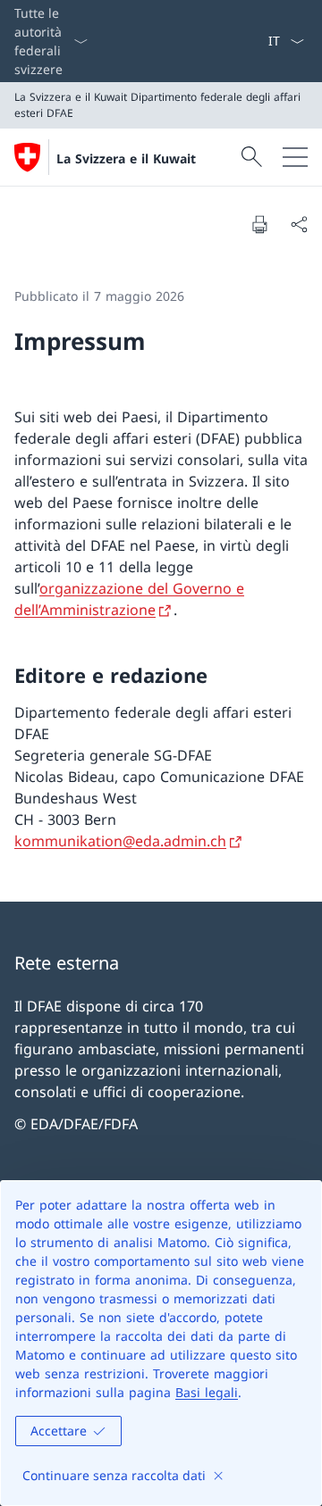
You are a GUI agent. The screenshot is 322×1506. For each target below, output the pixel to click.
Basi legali (206, 1392)
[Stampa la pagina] (259, 224)
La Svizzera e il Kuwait (126, 158)
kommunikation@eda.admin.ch (120, 841)
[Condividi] (298, 224)
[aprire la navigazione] (295, 157)
